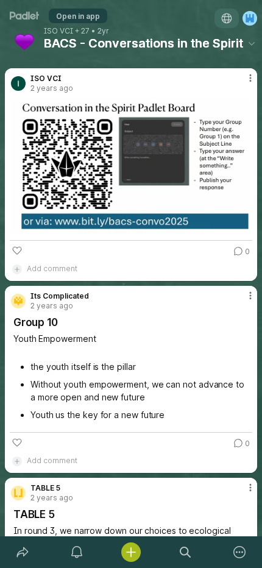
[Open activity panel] (76, 552)
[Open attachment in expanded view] (131, 166)
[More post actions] (242, 83)
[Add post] (130, 552)
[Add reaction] (17, 250)
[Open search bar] (185, 552)
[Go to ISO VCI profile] (18, 83)
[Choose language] (226, 18)
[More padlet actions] (240, 552)
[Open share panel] (22, 552)
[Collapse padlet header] (251, 43)
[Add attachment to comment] (17, 269)
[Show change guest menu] (250, 18)
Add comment (52, 268)
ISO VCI (58, 31)
